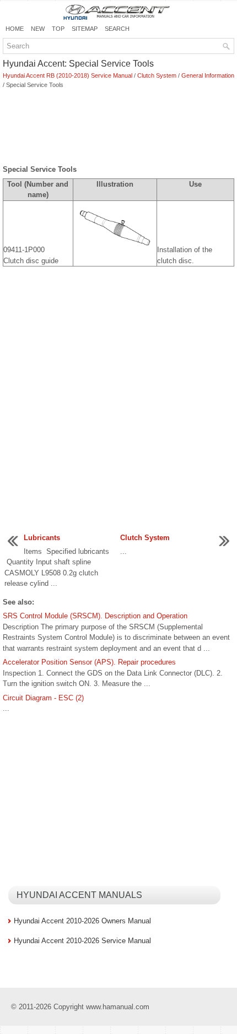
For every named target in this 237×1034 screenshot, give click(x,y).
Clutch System (156, 75)
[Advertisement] (118, 128)
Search (117, 28)
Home (15, 28)
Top (58, 28)
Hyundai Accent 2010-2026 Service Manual (82, 941)
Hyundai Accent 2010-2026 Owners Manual (82, 921)
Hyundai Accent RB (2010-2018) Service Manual (67, 75)
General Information (207, 75)
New (38, 28)
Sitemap (85, 28)
